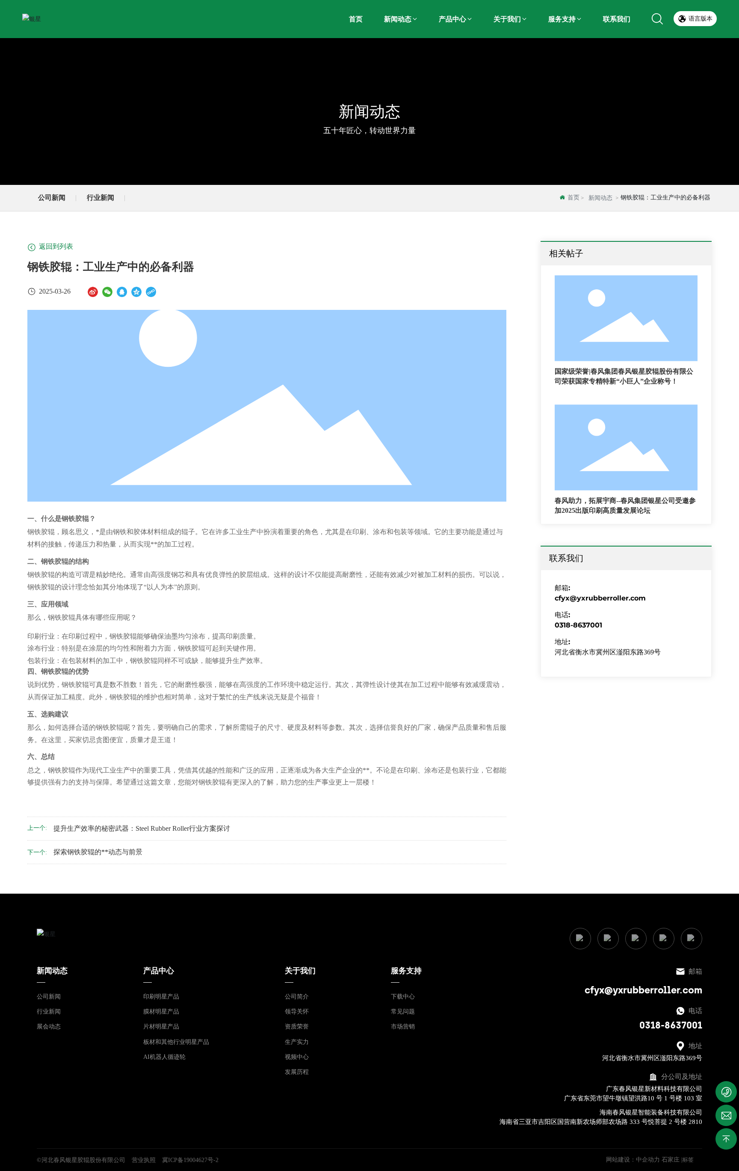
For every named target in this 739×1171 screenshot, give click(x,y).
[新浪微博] (93, 291)
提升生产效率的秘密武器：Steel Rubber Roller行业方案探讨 (141, 828)
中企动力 (648, 1159)
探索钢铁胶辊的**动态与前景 (97, 852)
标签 (688, 1159)
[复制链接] (151, 291)
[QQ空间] (136, 291)
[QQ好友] (122, 291)
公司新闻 (51, 197)
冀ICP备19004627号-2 (190, 1160)
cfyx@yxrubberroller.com (600, 598)
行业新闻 (100, 197)
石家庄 (671, 1159)
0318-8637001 (578, 625)
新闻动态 (369, 111)
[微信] (107, 291)
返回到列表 (55, 246)
